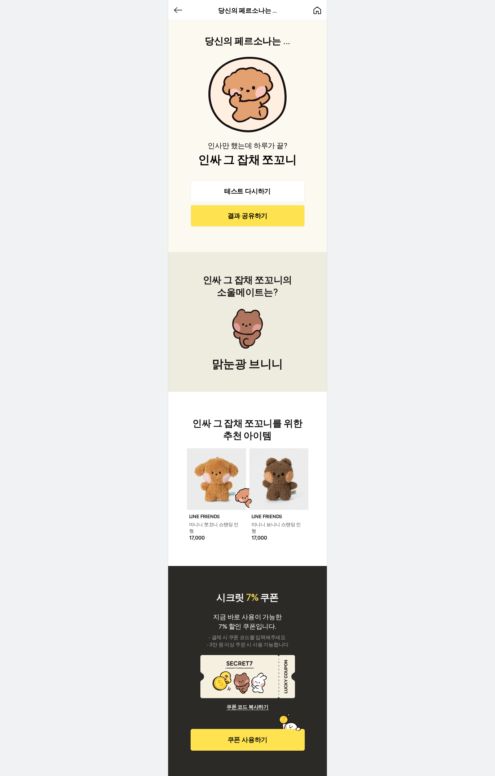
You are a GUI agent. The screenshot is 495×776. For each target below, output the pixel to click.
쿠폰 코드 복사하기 (247, 707)
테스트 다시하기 (247, 191)
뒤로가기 (178, 10)
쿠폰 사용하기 (248, 739)
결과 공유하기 (248, 215)
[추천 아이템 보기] (216, 494)
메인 (317, 10)
